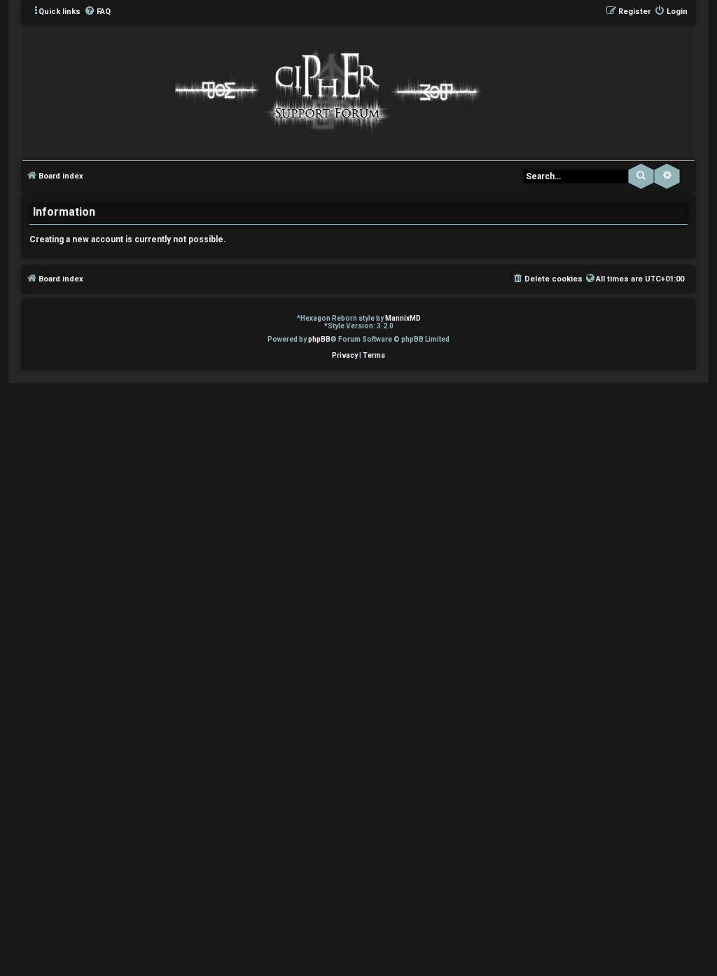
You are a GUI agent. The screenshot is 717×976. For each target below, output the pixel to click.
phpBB (319, 339)
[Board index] (325, 91)
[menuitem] (97, 12)
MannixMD (403, 318)
